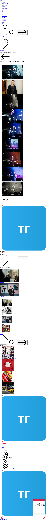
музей (2, 1)
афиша (2, 10)
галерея (2, 11)
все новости (1, 334)
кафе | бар (3, 22)
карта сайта (6, 519)
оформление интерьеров (4, 450)
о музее (4, 2)
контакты (4, 9)
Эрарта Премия (4, 4)
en (0, 35)
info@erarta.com (2, 51)
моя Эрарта (3, 37)
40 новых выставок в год (4, 16)
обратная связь (3, 448)
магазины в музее (5, 8)
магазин (2, 23)
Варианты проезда (2, 50)
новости (3, 445)
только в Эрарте (5, 5)
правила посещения (2, 519)
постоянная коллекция (5, 3)
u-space (4, 6)
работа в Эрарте (3, 446)
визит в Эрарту (3, 19)
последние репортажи (2, 268)
